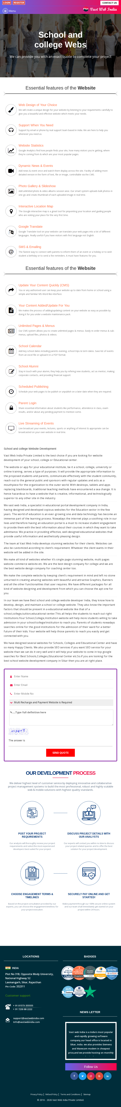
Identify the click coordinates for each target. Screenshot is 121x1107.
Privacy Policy (37, 1094)
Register (19, 2)
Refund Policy (52, 1094)
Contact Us (109, 3)
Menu (12, 11)
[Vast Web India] (101, 10)
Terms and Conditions (70, 1094)
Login (6, 2)
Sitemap (87, 1094)
